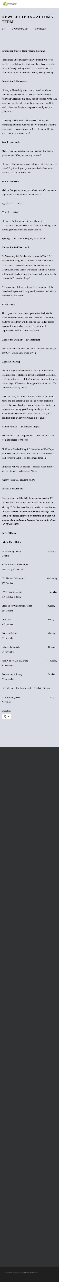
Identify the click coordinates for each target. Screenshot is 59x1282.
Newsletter (40, 28)
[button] (54, 4)
